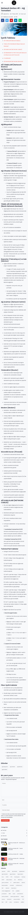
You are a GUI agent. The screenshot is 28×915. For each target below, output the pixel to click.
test (2, 902)
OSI (13, 890)
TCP (23, 899)
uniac (10, 902)
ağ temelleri (4, 769)
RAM (10, 893)
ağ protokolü (12, 874)
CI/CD (7, 877)
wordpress (16, 902)
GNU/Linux (20, 879)
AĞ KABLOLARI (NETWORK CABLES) (13, 49)
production (4, 893)
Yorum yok (23, 14)
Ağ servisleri (20, 874)
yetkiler (22, 902)
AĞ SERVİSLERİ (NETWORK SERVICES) (13, 61)
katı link (23, 882)
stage (22, 896)
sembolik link (20, 893)
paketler (18, 890)
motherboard (19, 885)
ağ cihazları (12, 766)
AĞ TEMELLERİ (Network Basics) (12, 40)
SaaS (14, 893)
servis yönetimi (5, 896)
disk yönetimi (9, 879)
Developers (17, 877)
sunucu (3, 899)
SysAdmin (9, 899)
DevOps (23, 877)
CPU (11, 877)
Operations (13, 888)
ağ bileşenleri (5, 766)
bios (3, 877)
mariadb (12, 885)
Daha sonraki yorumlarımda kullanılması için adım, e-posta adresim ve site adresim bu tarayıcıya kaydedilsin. (13, 815)
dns (15, 879)
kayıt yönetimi (5, 885)
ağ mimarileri (5, 874)
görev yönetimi (5, 882)
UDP (6, 902)
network (7, 888)
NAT (2, 888)
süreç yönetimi (17, 899)
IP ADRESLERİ (7, 58)
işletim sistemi (16, 882)
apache (3, 871)
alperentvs (6, 14)
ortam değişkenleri (6, 890)
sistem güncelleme (14, 896)
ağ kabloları (19, 766)
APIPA (8, 871)
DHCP (3, 879)
